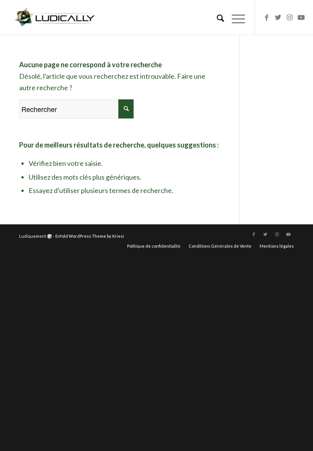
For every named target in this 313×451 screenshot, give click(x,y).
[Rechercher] (216, 17)
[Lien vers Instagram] (289, 17)
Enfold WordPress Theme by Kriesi (89, 236)
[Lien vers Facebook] (267, 17)
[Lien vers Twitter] (278, 17)
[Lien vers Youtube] (301, 17)
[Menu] (234, 17)
